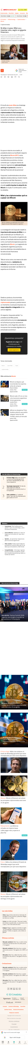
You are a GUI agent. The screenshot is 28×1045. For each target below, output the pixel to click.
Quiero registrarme (14, 350)
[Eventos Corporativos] (15, 999)
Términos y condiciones (14, 1021)
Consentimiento (14, 1027)
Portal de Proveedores (18, 1009)
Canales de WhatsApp (13, 1006)
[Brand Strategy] (23, 999)
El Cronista (3, 19)
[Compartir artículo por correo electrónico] (15, 77)
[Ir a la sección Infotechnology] (10, 9)
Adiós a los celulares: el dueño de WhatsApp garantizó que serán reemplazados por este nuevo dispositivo (16, 480)
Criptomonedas (4, 13)
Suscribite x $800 (22, 9)
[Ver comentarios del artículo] (19, 77)
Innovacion (22, 13)
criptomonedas (5, 369)
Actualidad (11, 13)
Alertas (19, 1043)
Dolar (8, 1043)
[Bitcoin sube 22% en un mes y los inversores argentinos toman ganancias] (5, 398)
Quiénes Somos (8, 1009)
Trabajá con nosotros (14, 1012)
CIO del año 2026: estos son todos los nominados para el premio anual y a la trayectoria (16, 488)
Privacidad (14, 1024)
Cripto (16, 365)
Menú (3, 1043)
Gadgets (17, 13)
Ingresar (25, 1043)
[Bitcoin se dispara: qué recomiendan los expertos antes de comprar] (5, 384)
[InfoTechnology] (18, 1002)
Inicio (14, 1043)
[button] (24, 886)
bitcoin (2, 21)
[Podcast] (9, 1003)
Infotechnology (11, 19)
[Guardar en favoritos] (2, 70)
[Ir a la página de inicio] (2, 10)
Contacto (5, 1006)
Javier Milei (9, 365)
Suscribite (22, 1006)
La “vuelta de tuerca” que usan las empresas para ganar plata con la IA (16, 496)
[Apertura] (6, 999)
